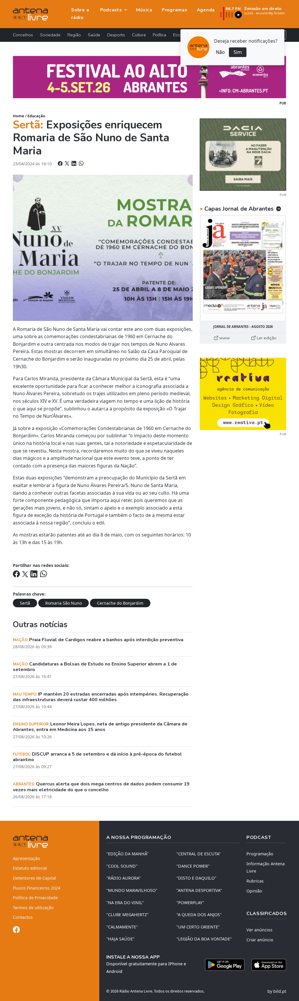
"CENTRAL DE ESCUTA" (198, 853)
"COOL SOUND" (122, 866)
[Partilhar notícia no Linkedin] (74, 163)
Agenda (206, 10)
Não (220, 52)
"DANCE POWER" (193, 866)
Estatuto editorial (30, 868)
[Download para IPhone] (268, 965)
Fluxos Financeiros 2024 (36, 888)
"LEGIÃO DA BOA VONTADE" (204, 939)
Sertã (25, 603)
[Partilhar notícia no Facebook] (61, 163)
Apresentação (26, 858)
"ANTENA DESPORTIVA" (199, 890)
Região (74, 35)
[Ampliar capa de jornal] (243, 268)
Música (144, 10)
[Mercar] (243, 154)
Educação (36, 115)
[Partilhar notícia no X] (68, 163)
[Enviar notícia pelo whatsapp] (80, 163)
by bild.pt (276, 991)
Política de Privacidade (35, 897)
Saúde (94, 35)
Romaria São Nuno (63, 603)
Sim (238, 52)
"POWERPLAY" (190, 902)
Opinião (254, 891)
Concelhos (23, 35)
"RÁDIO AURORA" (123, 878)
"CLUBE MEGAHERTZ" (127, 914)
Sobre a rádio (80, 13)
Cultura (139, 35)
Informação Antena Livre (265, 867)
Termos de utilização (33, 907)
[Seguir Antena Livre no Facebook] (16, 930)
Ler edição (266, 338)
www (224, 338)
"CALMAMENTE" (122, 927)
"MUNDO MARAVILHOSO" (131, 890)
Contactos (23, 917)
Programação (259, 853)
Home (18, 115)
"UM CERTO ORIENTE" (198, 927)
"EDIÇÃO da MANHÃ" (127, 853)
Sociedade (50, 35)
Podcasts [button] (112, 10)
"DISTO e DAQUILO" (196, 878)
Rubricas (255, 881)
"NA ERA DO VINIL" (125, 902)
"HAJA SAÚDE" (120, 939)
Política (159, 35)
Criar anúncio (259, 939)
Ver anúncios (259, 930)
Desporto (116, 35)
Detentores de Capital (34, 878)
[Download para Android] (224, 965)
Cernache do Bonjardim (120, 603)
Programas (174, 10)
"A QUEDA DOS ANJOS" (199, 914)
